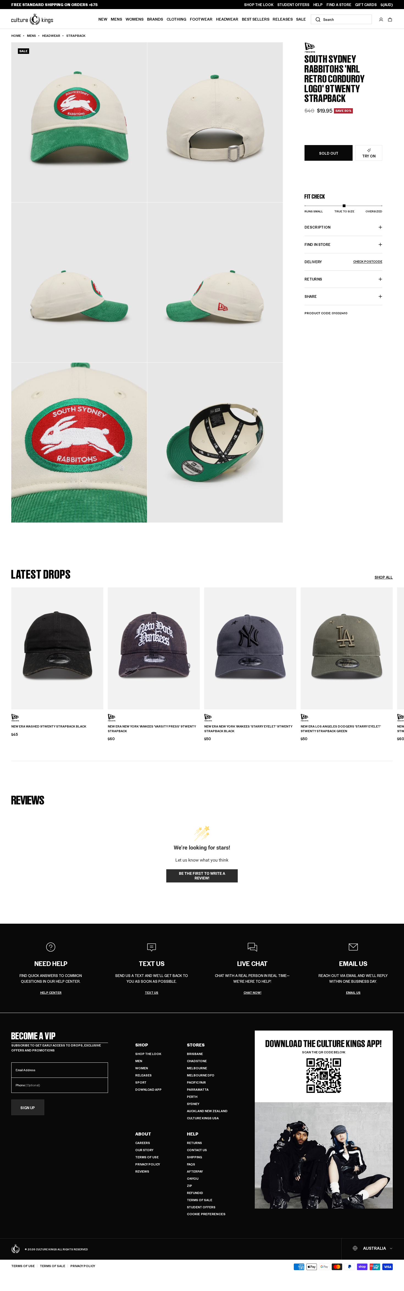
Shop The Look (148, 1053)
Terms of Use (147, 1157)
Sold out (328, 153)
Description (318, 227)
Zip (189, 1185)
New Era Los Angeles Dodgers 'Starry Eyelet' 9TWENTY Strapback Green (341, 728)
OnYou (192, 1178)
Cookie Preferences (206, 1214)
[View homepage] (32, 19)
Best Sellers (255, 18)
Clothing (176, 18)
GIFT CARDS (366, 5)
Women (141, 1068)
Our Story (144, 1150)
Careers (142, 1142)
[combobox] (341, 19)
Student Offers (201, 1207)
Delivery (343, 261)
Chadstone (197, 1061)
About (143, 1134)
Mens (116, 18)
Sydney (193, 1103)
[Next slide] (392, 647)
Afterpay (195, 1171)
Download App (148, 1089)
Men (138, 1061)
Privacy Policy (147, 1164)
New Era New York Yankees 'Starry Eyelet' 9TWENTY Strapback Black (248, 728)
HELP (318, 5)
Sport (140, 1082)
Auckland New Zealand (207, 1111)
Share (311, 296)
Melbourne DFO (200, 1075)
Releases (283, 18)
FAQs (191, 1164)
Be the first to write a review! (202, 876)
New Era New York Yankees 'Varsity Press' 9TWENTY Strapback (152, 728)
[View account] (381, 19)
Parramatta (198, 1089)
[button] (390, 19)
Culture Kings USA (203, 1118)
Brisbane (195, 1053)
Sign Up (27, 1107)
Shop (141, 1045)
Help (192, 1134)
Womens (134, 18)
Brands (155, 18)
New (102, 18)
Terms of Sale (199, 1200)
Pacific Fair (196, 1082)
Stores (196, 1045)
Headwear (227, 18)
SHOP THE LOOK (258, 5)
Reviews (142, 1171)
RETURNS (313, 279)
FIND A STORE (338, 5)
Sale (301, 18)
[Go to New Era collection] (318, 47)
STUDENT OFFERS (293, 5)
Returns (194, 1142)
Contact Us (197, 1150)
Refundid (195, 1192)
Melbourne (197, 1068)
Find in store (317, 244)
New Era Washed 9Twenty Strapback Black (48, 726)
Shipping (194, 1157)
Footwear (201, 18)
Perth (192, 1096)
